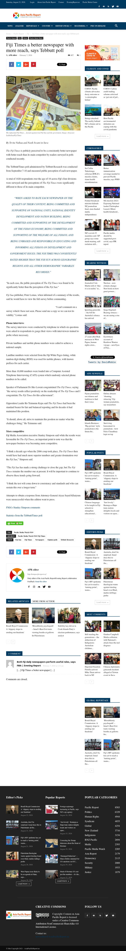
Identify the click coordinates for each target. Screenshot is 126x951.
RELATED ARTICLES (18, 601)
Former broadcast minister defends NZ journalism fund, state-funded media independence (92, 207)
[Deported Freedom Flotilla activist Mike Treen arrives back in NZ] (93, 658)
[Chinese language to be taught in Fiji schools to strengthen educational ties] (93, 494)
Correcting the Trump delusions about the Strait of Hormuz (70, 843)
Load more (101, 136)
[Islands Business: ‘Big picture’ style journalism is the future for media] (93, 415)
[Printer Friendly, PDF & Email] (14, 523)
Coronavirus (90, 164)
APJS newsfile (90, 390)
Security (89, 862)
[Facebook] (99, 6)
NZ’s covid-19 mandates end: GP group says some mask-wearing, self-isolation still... (93, 238)
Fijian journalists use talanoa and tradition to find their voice (92, 397)
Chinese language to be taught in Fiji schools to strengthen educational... (92, 508)
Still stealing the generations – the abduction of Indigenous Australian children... (92, 641)
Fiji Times (28, 540)
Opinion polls (52, 540)
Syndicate (89, 821)
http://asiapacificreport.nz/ (37, 574)
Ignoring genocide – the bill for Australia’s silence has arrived (92, 313)
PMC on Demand (98, 26)
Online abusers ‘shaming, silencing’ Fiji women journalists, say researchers (111, 399)
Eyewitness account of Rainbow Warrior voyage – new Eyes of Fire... (111, 342)
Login (32, 2)
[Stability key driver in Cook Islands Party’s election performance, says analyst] (69, 615)
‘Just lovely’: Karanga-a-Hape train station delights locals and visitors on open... (111, 508)
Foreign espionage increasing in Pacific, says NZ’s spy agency (69, 809)
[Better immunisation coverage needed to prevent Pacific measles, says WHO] (112, 160)
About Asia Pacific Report (46, 2)
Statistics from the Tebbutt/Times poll (24, 515)
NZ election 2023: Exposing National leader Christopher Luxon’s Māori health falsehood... (111, 206)
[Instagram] (35, 587)
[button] (116, 26)
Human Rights (92, 816)
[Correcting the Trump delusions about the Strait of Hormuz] (51, 843)
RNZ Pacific (91, 839)
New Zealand (91, 830)
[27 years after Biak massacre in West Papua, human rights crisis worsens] (93, 328)
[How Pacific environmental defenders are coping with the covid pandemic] (112, 110)
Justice (88, 872)
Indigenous (90, 835)
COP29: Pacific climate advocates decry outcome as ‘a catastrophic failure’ (92, 94)
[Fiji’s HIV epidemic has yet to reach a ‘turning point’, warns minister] (93, 464)
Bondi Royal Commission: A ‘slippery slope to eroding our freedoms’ (17, 629)
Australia (89, 630)
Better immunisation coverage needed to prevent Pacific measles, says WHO (112, 174)
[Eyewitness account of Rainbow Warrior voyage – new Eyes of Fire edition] (112, 328)
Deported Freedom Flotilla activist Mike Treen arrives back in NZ (92, 670)
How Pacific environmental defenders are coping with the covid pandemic (110, 124)
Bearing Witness (109, 333)
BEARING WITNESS (96, 262)
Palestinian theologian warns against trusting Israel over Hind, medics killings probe (111, 588)
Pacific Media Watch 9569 (23, 532)
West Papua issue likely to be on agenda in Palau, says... (30, 874)
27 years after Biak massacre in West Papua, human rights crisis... (92, 340)
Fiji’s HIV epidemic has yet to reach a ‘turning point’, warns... (93, 476)
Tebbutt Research (67, 540)
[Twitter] (113, 6)
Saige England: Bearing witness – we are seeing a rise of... (111, 313)
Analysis (19, 26)
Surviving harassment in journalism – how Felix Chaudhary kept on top (111, 429)
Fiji (19, 38)
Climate (88, 85)
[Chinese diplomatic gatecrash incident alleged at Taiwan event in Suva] (112, 658)
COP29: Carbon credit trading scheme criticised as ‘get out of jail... (111, 92)
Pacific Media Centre (90, 2)
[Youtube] (117, 6)
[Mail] (103, 6)
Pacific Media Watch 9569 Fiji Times (31, 536)
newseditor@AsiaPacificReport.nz (52, 936)
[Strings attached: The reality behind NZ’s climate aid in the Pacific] (93, 110)
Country (46, 26)
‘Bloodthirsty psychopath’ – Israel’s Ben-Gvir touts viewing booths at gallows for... (111, 727)
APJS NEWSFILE (95, 373)
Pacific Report (11, 38)
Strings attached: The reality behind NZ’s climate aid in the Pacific (92, 122)
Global (88, 663)
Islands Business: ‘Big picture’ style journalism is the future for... (92, 427)
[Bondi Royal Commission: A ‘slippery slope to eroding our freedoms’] (17, 615)
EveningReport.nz (73, 2)
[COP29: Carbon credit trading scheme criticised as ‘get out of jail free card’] (112, 80)
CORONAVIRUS (94, 148)
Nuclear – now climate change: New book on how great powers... (111, 287)
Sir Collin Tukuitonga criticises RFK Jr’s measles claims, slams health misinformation (92, 175)
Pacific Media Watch (36, 38)
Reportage (31, 26)
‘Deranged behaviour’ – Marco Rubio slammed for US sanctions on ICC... (69, 859)
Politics (88, 811)
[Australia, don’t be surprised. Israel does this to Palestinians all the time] (112, 544)
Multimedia (79, 26)
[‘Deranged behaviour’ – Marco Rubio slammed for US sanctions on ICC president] (51, 858)
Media (25, 38)
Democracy (90, 858)
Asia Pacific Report (65, 915)
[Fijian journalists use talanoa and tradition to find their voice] (93, 385)
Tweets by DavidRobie (102, 362)
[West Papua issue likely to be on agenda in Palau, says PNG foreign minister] (12, 874)
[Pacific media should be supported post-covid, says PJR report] (112, 225)
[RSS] (108, 6)
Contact (61, 2)
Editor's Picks (90, 469)
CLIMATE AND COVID (98, 68)
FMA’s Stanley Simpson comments (23, 507)
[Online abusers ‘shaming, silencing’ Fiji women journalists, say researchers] (112, 385)
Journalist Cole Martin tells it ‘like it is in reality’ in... (92, 286)
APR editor (13, 55)
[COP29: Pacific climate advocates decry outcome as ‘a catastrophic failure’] (93, 80)
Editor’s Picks (62, 26)
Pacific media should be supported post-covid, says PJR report (110, 238)
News (10, 26)
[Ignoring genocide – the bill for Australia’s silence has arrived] (93, 301)
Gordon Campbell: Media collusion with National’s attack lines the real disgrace (112, 640)
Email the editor (41, 581)
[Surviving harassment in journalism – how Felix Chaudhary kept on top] (112, 415)
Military (89, 867)
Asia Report (108, 85)
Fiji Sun (18, 540)
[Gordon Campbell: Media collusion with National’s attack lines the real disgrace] (112, 626)
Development (108, 498)
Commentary (37, 622)
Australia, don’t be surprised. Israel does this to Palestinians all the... (111, 557)
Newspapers (39, 540)
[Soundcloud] (40, 587)
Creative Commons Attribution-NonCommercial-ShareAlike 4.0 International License (57, 923)
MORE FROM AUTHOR (44, 601)
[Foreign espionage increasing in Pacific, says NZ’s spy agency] (51, 809)
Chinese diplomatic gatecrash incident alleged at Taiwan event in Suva (112, 670)
